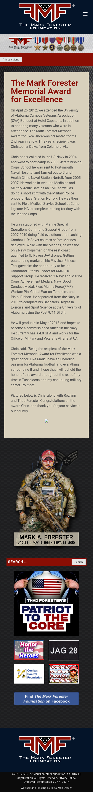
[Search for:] (39, 562)
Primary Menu (11, 59)
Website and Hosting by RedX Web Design (46, 788)
